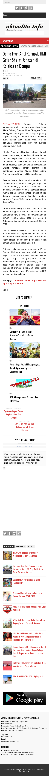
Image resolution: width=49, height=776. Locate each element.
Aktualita (18, 769)
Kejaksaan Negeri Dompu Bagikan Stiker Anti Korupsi (14, 414)
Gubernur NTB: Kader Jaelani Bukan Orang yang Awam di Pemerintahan (29, 664)
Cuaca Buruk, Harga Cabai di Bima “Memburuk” (26, 581)
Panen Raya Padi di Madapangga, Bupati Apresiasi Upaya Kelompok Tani (25, 367)
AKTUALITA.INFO (11, 124)
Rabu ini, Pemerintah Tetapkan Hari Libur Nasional (29, 608)
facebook (21, 8)
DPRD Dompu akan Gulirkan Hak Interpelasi (24, 399)
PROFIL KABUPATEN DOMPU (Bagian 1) (28, 676)
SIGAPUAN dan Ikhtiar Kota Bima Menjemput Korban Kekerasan (26, 554)
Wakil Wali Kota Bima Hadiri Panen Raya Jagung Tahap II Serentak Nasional (29, 621)
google (26, 8)
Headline (13, 73)
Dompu (7, 73)
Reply (6, 71)
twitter (17, 8)
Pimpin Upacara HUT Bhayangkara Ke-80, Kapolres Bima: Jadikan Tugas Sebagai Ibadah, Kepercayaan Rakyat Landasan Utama (29, 651)
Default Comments (25, 444)
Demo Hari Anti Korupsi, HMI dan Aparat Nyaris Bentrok (24, 427)
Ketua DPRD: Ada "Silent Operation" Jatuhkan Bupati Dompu (22, 335)
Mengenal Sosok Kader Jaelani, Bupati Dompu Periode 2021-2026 (28, 595)
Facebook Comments (25, 447)
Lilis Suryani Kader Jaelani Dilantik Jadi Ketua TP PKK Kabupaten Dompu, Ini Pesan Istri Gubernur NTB (29, 636)
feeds (31, 8)
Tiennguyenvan (24, 771)
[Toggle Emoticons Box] (4, 468)
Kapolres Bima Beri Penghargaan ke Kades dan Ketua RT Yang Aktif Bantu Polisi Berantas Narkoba (28, 569)
